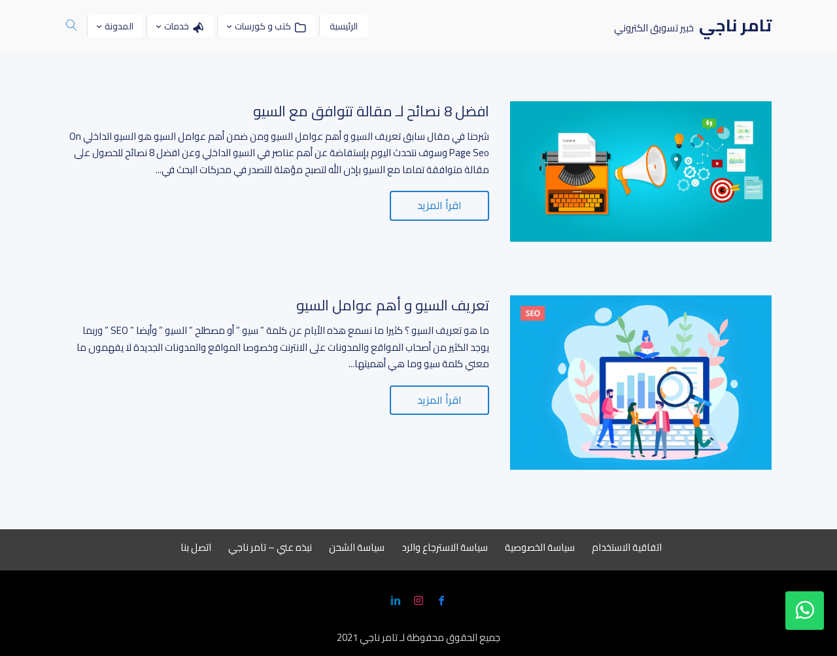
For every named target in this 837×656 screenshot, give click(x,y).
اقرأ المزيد (439, 205)
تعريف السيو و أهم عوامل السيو (392, 305)
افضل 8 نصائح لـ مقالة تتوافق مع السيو (371, 111)
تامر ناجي (379, 637)
